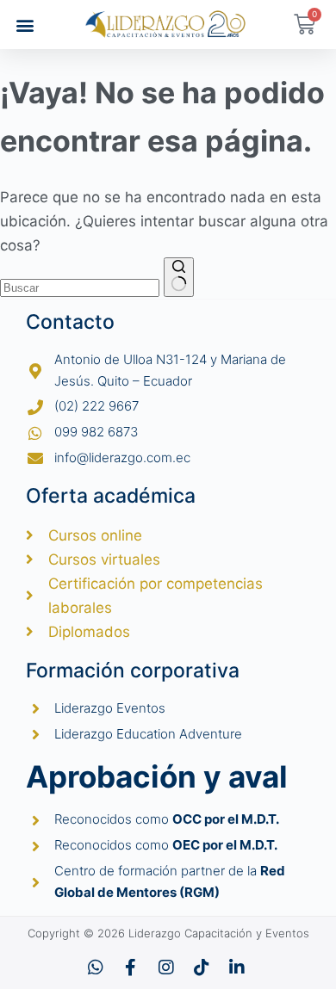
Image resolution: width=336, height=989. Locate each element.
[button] (24, 24)
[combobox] (79, 288)
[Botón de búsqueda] (179, 277)
